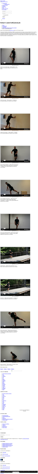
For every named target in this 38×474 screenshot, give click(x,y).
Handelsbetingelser (5, 415)
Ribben (3, 383)
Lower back (4, 400)
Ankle (3, 395)
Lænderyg (4, 380)
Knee (3, 397)
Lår (2, 378)
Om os (3, 417)
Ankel (3, 375)
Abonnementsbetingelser (6, 416)
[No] (19, 472)
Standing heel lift (5, 446)
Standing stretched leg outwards (7, 443)
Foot (3, 394)
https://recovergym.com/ (6, 468)
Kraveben (3, 384)
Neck (3, 401)
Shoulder (3, 405)
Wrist (3, 408)
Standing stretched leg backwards (7, 445)
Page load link (2, 470)
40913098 (4, 452)
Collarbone (4, 404)
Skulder (3, 385)
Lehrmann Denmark (26, 438)
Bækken (3, 379)
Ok (13, 472)
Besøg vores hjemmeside (6, 455)
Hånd (3, 389)
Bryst (3, 382)
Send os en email (5, 454)
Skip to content (2, 0)
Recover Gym (12, 30)
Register (3, 18)
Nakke (3, 381)
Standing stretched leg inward (7, 444)
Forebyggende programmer (6, 373)
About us (3, 424)
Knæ (3, 377)
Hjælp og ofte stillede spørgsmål (7, 419)
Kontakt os (4, 418)
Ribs (3, 403)
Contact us (4, 425)
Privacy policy (4, 427)
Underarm (4, 387)
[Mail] (2, 460)
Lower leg (4, 396)
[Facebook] (0, 460)
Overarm (3, 386)
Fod (3, 374)
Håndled (3, 388)
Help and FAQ (4, 426)
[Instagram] (1, 460)
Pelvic (3, 399)
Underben (3, 376)
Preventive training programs (6, 393)
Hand (3, 409)
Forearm (3, 407)
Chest (3, 402)
